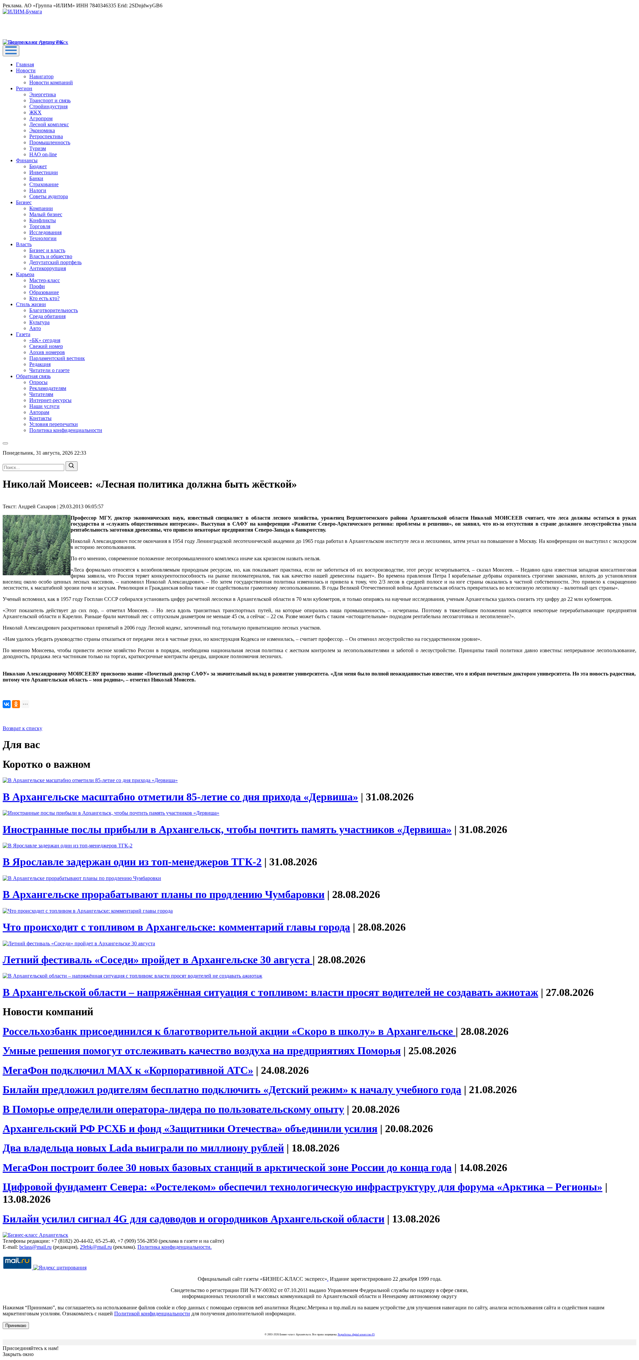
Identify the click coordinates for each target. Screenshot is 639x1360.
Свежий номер (46, 346)
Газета (23, 334)
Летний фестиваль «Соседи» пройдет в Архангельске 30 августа (158, 960)
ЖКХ (35, 112)
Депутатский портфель (55, 262)
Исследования (45, 232)
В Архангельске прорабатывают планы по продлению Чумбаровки (163, 894)
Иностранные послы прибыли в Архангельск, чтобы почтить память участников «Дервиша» (227, 829)
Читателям (41, 394)
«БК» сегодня (44, 340)
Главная (25, 64)
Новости (26, 70)
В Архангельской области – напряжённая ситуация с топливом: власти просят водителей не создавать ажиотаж (270, 992)
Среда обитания (47, 316)
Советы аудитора (48, 196)
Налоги (37, 190)
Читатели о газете (49, 370)
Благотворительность (53, 310)
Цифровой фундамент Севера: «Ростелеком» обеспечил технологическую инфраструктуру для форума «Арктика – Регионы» (302, 1187)
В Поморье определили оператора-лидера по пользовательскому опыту (173, 1109)
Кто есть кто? (44, 298)
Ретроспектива (46, 136)
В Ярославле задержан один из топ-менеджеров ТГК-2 (132, 862)
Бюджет (38, 166)
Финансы (27, 160)
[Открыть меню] (11, 50)
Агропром (41, 118)
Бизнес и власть (47, 250)
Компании (41, 208)
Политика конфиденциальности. (174, 1247)
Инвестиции (43, 172)
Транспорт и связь (50, 100)
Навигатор (41, 76)
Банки (36, 178)
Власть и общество (50, 256)
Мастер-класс (44, 280)
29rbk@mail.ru (96, 1247)
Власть (24, 244)
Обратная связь (33, 376)
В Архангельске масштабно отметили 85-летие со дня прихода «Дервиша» (180, 797)
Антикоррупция (47, 268)
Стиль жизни (31, 304)
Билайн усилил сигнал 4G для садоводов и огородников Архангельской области (193, 1219)
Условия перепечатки (53, 424)
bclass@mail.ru (35, 1247)
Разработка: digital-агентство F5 (356, 1334)
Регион (24, 88)
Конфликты (42, 220)
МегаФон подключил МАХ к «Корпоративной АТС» (128, 1070)
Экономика (42, 130)
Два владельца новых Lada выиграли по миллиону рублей (143, 1148)
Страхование (44, 184)
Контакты (40, 418)
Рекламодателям (47, 388)
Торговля (39, 226)
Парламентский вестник (57, 358)
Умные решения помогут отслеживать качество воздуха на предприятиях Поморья (202, 1051)
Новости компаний (51, 82)
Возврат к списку (22, 728)
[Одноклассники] (16, 704)
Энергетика (42, 94)
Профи (37, 286)
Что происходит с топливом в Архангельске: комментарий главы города (176, 927)
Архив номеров (47, 352)
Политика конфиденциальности (65, 430)
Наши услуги (44, 406)
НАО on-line (43, 154)
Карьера (25, 274)
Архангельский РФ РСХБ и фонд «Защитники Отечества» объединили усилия (190, 1128)
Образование (44, 292)
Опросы (38, 382)
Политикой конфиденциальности (152, 1313)
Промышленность (49, 142)
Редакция (40, 364)
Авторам (39, 412)
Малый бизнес (45, 214)
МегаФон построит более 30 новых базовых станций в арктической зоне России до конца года (227, 1167)
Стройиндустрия (48, 106)
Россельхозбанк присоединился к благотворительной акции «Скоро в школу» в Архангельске (229, 1031)
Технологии (43, 238)
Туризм (37, 148)
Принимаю (15, 1325)
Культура (39, 322)
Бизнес (24, 202)
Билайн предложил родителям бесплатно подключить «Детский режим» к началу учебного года (232, 1090)
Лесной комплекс (49, 124)
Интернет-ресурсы (50, 400)
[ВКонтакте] (7, 704)
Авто (35, 328)
